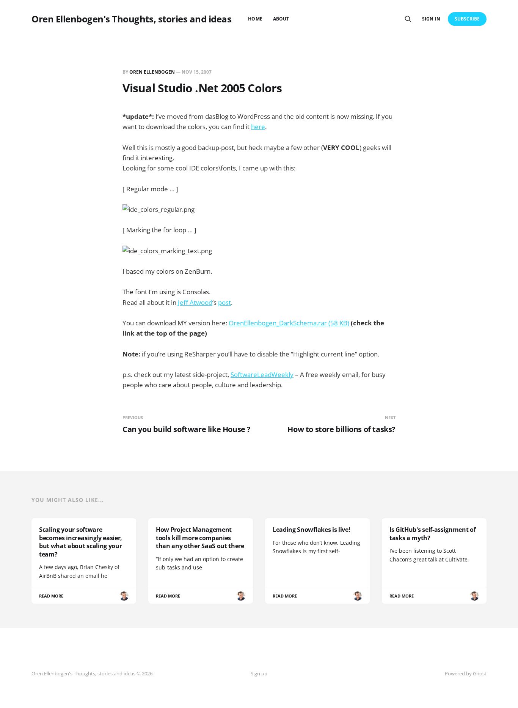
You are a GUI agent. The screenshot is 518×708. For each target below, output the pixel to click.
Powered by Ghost (466, 673)
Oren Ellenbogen (152, 72)
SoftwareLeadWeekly (262, 374)
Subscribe (467, 19)
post (224, 302)
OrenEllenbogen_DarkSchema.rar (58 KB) (289, 323)
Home (255, 19)
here (258, 126)
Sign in (431, 19)
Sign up (259, 673)
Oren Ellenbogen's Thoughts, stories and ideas (131, 19)
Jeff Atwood (195, 302)
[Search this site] (408, 19)
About (281, 19)
